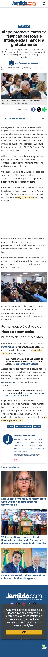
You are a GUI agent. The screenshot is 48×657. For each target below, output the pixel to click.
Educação (24, 26)
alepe (10, 426)
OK (24, 632)
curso (37, 426)
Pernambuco (7, 347)
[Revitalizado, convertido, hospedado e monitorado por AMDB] (44, 646)
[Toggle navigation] (3, 4)
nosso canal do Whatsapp (25, 364)
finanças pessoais (23, 426)
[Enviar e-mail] (15, 460)
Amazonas (6, 382)
